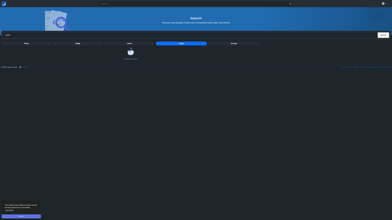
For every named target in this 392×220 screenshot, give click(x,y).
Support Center (377, 67)
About (343, 67)
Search (383, 35)
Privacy (356, 67)
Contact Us (365, 67)
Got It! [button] (21, 216)
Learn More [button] (9, 210)
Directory (387, 67)
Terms (350, 67)
